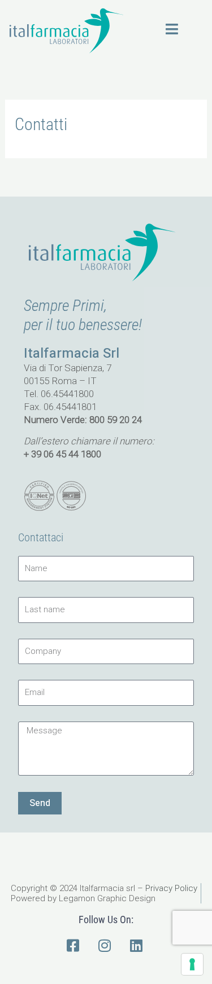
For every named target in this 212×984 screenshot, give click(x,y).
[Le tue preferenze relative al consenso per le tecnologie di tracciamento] (192, 964)
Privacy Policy (171, 888)
